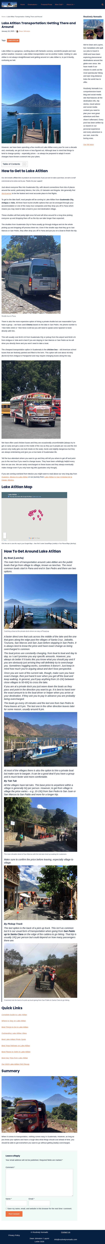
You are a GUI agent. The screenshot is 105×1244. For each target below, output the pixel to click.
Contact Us (65, 1232)
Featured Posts (46, 4)
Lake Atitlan (13, 40)
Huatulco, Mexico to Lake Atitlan (15, 477)
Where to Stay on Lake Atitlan (14, 1021)
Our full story (88, 144)
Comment (10, 1167)
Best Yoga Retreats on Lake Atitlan (16, 1046)
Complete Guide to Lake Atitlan (14, 1015)
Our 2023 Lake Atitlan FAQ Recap (15, 1064)
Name (9, 1199)
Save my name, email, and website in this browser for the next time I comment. (39, 1209)
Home (22, 4)
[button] (37, 4)
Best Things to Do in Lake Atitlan (15, 1027)
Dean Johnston (24, 31)
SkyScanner (6, 193)
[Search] (102, 4)
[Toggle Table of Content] (23, 164)
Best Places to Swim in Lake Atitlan (16, 1052)
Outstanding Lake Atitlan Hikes (14, 1033)
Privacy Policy (14, 1235)
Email (31, 1199)
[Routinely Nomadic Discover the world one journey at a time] (9, 4)
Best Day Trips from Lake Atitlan (15, 1058)
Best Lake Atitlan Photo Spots (14, 1039)
